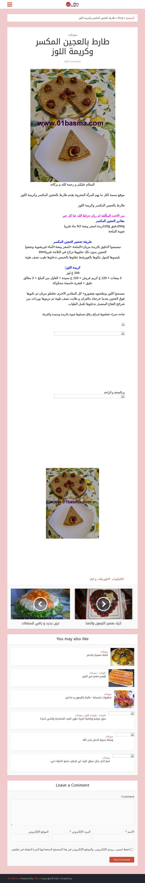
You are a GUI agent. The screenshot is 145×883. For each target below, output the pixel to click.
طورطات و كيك (99, 579)
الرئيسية (130, 17)
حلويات (102, 672)
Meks (37, 878)
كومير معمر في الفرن (94, 676)
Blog (120, 17)
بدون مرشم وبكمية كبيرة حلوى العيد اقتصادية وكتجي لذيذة (73, 718)
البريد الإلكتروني (79, 832)
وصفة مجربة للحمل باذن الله (98, 740)
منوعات (72, 35)
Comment (127, 797)
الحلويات (117, 579)
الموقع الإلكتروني (38, 832)
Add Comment (72, 61)
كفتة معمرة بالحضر (97, 655)
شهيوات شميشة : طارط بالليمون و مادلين (88, 697)
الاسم (129, 832)
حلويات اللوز (91, 715)
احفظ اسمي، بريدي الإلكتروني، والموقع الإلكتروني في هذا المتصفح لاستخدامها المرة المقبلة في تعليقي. (70, 849)
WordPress (14, 878)
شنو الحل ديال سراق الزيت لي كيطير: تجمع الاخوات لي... (80, 761)
